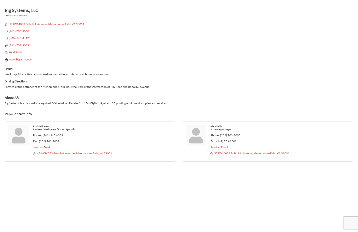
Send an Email (41, 147)
